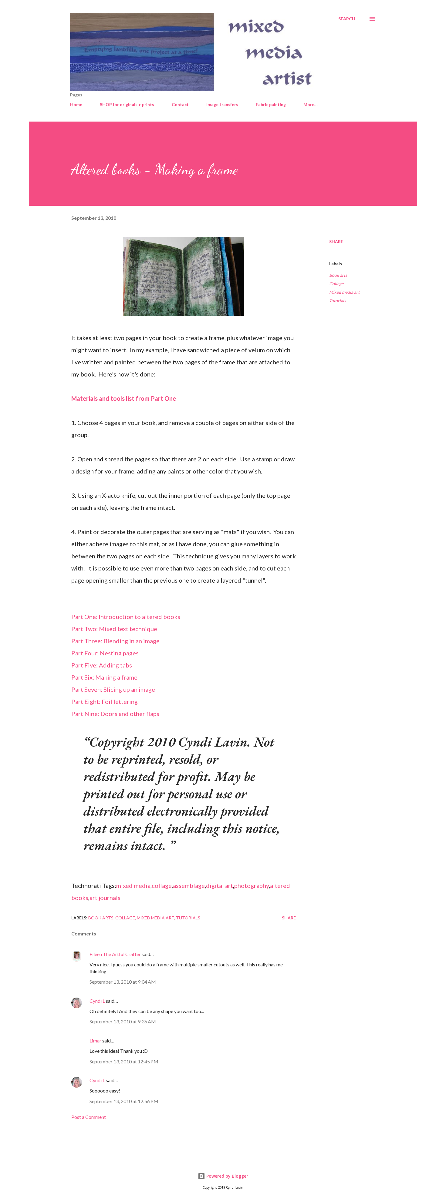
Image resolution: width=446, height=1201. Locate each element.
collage (162, 885)
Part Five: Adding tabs (101, 665)
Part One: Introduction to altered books (125, 616)
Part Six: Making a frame (104, 677)
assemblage (189, 885)
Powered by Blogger (226, 1176)
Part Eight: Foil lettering (104, 701)
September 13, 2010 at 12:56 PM (124, 1101)
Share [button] (336, 241)
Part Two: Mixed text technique (114, 628)
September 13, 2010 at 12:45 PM (124, 1061)
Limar (95, 1040)
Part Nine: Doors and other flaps (115, 713)
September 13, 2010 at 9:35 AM (123, 1021)
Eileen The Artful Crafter (115, 954)
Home (76, 104)
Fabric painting (271, 104)
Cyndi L (97, 1001)
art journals (105, 897)
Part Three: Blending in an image (115, 640)
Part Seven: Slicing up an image (113, 689)
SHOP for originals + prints (127, 104)
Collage (336, 283)
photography (251, 885)
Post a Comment (88, 1117)
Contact (180, 104)
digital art (219, 885)
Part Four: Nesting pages (105, 653)
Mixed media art (344, 292)
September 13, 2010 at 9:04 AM (123, 982)
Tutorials (337, 300)
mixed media (133, 885)
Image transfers (222, 104)
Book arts (338, 275)
